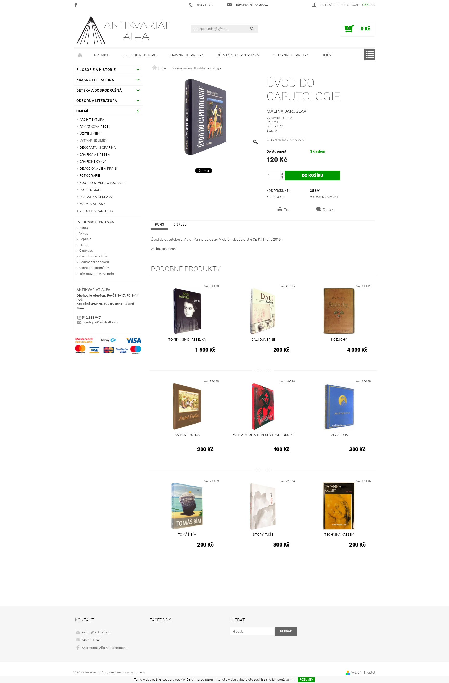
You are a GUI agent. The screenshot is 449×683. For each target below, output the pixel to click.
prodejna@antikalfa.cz (100, 322)
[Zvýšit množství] (282, 173)
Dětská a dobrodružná (238, 55)
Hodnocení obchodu (94, 262)
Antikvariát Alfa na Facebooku (104, 648)
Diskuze (179, 224)
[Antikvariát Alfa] (123, 30)
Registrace (350, 5)
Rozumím (306, 679)
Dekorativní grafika (98, 147)
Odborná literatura (290, 55)
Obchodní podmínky (94, 268)
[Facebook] (76, 5)
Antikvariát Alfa (93, 290)
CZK (365, 5)
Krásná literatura (186, 55)
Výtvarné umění (94, 140)
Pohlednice (90, 190)
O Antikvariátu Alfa (93, 256)
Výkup (83, 233)
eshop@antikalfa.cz (97, 632)
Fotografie (90, 175)
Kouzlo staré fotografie (102, 183)
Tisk (287, 210)
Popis (159, 224)
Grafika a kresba (95, 154)
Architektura (92, 119)
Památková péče (94, 126)
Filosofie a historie (139, 55)
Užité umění (90, 133)
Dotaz (328, 210)
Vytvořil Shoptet (363, 672)
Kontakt (101, 55)
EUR (372, 5)
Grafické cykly (93, 161)
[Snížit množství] (282, 177)
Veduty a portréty (97, 211)
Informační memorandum (98, 273)
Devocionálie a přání (98, 168)
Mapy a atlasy (92, 204)
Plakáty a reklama (96, 197)
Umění (327, 55)
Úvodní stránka (80, 55)
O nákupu (86, 250)
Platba (83, 245)
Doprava (85, 239)
